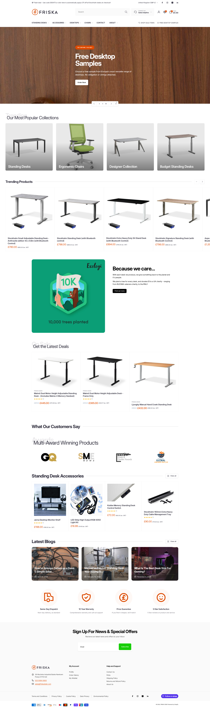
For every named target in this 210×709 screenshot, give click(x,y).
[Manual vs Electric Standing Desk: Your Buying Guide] (105, 564)
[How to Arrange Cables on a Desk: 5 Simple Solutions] (55, 564)
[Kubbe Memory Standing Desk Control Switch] (123, 497)
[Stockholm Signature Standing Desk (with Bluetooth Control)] (177, 230)
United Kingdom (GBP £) (147, 3)
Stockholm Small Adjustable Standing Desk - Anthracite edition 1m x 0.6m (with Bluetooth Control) (28, 241)
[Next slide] (111, 103)
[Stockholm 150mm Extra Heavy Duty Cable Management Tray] (160, 503)
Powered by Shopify (173, 704)
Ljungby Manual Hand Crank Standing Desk (152, 404)
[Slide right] (202, 181)
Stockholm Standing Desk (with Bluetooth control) (76, 239)
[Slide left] (196, 181)
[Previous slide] (94, 103)
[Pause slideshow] (116, 103)
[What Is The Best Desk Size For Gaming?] (154, 564)
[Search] (126, 12)
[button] (173, 12)
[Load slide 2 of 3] (102, 103)
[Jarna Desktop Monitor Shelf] (50, 511)
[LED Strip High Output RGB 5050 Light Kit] (86, 511)
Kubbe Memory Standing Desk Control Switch (121, 506)
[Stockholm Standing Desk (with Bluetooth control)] (79, 230)
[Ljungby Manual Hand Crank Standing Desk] (154, 394)
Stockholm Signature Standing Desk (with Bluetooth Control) (174, 239)
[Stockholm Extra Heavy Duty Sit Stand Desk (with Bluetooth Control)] (128, 230)
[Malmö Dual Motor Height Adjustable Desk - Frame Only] (105, 383)
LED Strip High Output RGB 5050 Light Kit (86, 521)
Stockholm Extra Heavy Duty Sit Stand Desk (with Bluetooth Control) (126, 239)
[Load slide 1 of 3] (99, 103)
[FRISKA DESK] (41, 669)
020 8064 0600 (41, 680)
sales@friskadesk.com (43, 684)
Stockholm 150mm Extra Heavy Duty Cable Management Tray (158, 513)
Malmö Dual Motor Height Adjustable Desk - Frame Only (103, 394)
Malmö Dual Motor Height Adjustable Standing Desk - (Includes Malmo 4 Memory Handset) (55, 394)
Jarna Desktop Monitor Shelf (47, 520)
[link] (71, 2)
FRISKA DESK (163, 704)
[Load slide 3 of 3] (106, 103)
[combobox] (102, 12)
